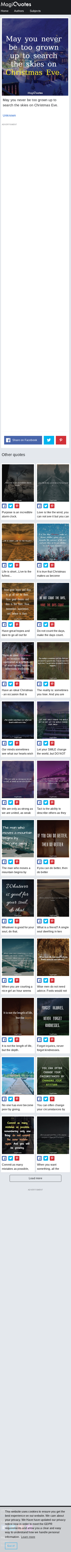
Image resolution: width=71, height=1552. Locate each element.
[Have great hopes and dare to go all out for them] (18, 601)
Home (4, 10)
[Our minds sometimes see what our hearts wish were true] (18, 720)
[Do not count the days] (53, 601)
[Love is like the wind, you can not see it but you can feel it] (53, 483)
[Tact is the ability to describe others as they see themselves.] (53, 779)
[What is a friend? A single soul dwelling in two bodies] (53, 898)
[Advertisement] (35, 279)
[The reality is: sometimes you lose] (53, 661)
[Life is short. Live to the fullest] (18, 542)
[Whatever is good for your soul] (18, 898)
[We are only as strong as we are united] (18, 779)
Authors (19, 10)
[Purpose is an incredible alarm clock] (18, 483)
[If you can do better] (53, 838)
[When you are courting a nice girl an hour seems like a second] (18, 957)
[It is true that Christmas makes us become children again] (53, 542)
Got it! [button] (11, 1545)
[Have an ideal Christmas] (18, 661)
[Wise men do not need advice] (53, 957)
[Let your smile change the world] (53, 720)
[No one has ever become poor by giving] (18, 1076)
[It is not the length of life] (18, 1016)
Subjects (35, 10)
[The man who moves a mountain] (18, 838)
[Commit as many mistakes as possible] (18, 1135)
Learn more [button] (28, 1536)
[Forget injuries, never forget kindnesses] (53, 1016)
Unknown (9, 115)
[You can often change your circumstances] (53, 1076)
